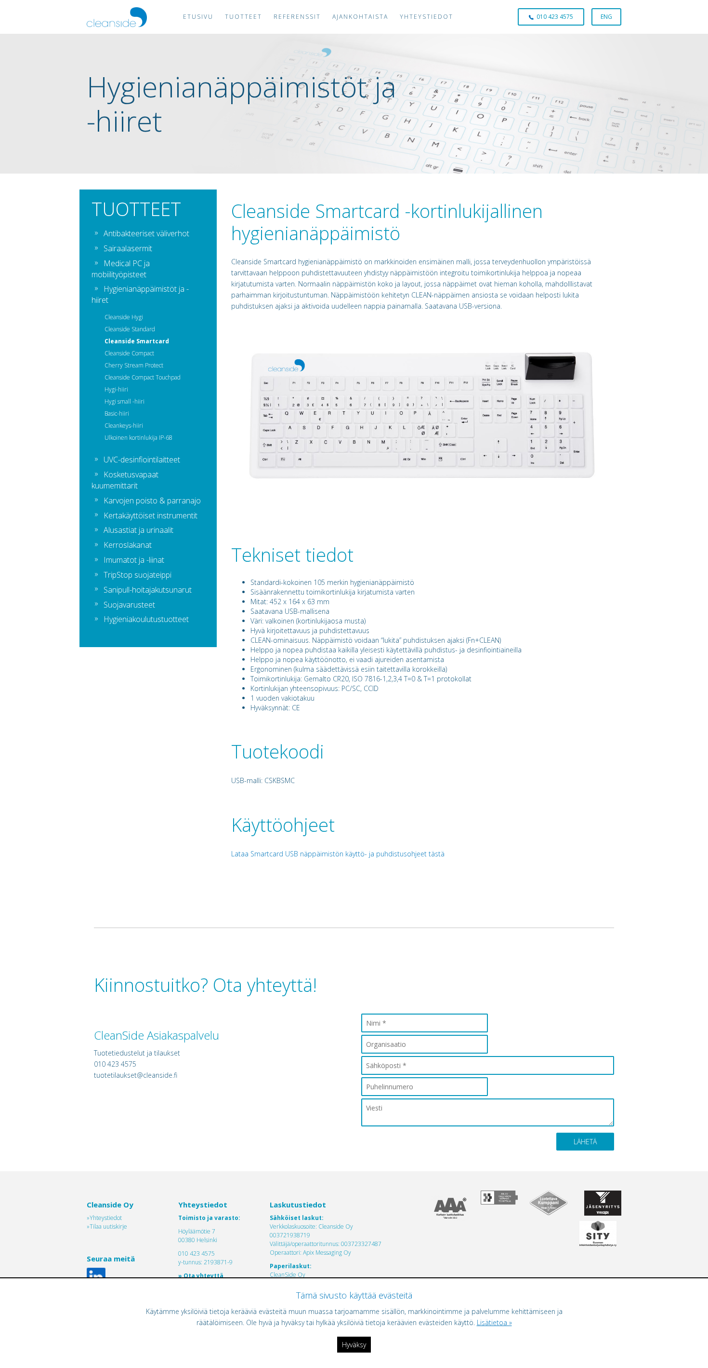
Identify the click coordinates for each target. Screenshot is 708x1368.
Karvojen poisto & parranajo (152, 500)
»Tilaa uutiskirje (107, 1226)
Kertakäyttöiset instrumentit (150, 515)
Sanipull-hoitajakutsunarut (148, 589)
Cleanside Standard (130, 329)
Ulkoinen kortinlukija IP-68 (138, 437)
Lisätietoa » (494, 1322)
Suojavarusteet (129, 604)
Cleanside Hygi (124, 317)
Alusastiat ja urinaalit (138, 530)
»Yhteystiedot (104, 1218)
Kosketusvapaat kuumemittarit (125, 480)
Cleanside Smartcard (137, 341)
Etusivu (198, 17)
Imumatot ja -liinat (134, 560)
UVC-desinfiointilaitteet (142, 459)
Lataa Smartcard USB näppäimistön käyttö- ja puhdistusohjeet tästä (338, 853)
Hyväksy (354, 1344)
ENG (606, 17)
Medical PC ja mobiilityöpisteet (121, 269)
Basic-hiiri (117, 413)
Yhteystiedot (426, 17)
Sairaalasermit (128, 248)
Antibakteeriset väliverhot (146, 233)
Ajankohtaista (360, 17)
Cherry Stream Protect (134, 365)
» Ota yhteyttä (200, 1276)
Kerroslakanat (128, 545)
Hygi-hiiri (116, 389)
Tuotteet (243, 17)
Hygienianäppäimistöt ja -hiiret (140, 294)
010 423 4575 (553, 17)
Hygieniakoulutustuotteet (146, 619)
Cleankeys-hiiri (124, 425)
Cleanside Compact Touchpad (143, 377)
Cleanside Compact (129, 353)
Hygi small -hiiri (124, 401)
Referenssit (297, 17)
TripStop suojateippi (137, 574)
